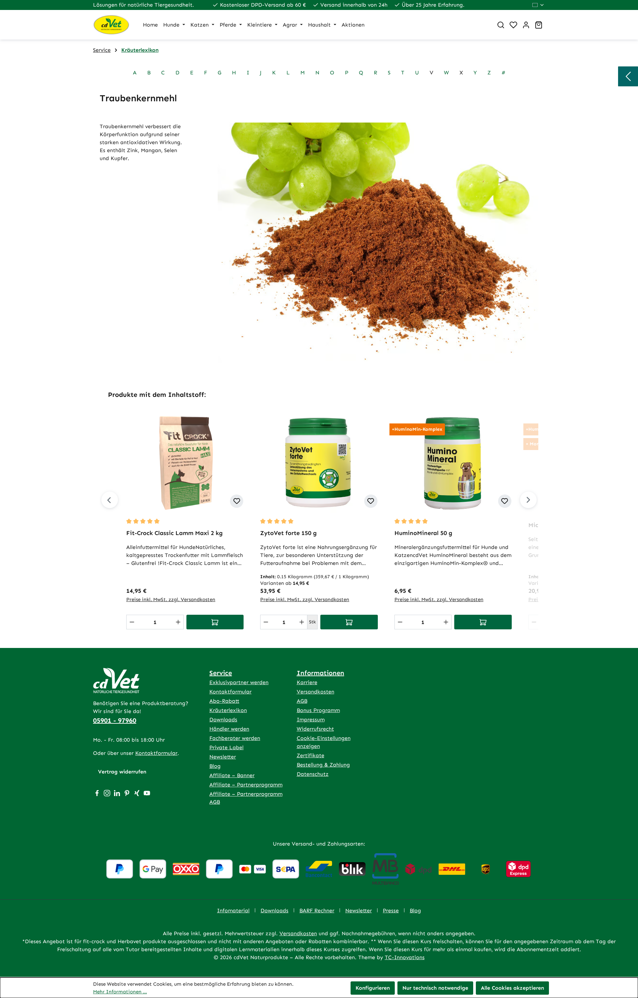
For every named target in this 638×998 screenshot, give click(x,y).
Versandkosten (315, 691)
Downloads (223, 719)
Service (220, 673)
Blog (215, 766)
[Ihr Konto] (526, 25)
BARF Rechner (316, 910)
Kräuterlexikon (228, 710)
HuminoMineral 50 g (423, 533)
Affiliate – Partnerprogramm (245, 784)
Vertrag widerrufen (122, 772)
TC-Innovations (405, 957)
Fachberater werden (234, 738)
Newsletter (222, 757)
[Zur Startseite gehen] (111, 25)
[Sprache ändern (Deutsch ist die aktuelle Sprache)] (538, 5)
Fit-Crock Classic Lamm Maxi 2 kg (174, 533)
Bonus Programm (318, 710)
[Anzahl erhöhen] (178, 622)
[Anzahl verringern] (132, 622)
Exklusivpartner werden (238, 682)
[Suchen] (500, 25)
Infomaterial (233, 910)
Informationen (320, 673)
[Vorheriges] (109, 500)
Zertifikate (310, 755)
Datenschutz (313, 774)
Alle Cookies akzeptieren (512, 988)
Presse (391, 910)
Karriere (307, 682)
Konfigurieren (373, 988)
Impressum (311, 719)
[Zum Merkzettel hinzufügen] (236, 501)
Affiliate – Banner (232, 775)
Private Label (226, 747)
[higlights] (628, 76)
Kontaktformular (156, 753)
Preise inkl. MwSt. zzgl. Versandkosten (170, 599)
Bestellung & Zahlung (323, 765)
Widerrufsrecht (315, 729)
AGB (302, 701)
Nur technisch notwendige (435, 988)
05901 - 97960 (114, 720)
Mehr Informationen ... (120, 992)
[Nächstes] (528, 500)
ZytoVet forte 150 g (288, 533)
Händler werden (229, 729)
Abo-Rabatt (224, 701)
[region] (319, 512)
